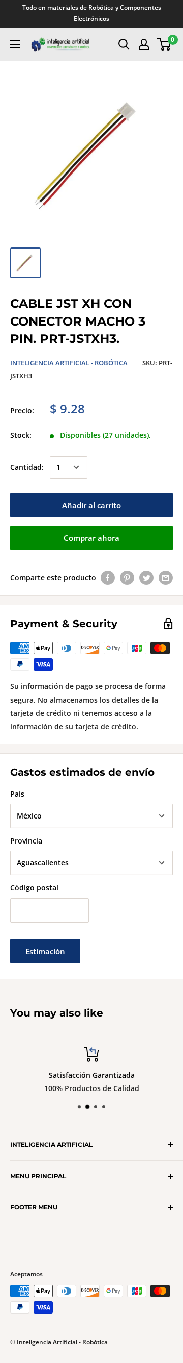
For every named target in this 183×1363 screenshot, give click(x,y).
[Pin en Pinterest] (127, 578)
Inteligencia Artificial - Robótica (69, 362)
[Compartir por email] (166, 578)
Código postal (34, 888)
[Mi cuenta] (144, 44)
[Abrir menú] (15, 44)
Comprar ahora (91, 538)
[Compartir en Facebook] (108, 578)
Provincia (26, 841)
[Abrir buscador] (124, 44)
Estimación (45, 951)
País (17, 794)
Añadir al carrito (91, 505)
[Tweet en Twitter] (146, 578)
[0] (164, 44)
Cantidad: (27, 467)
